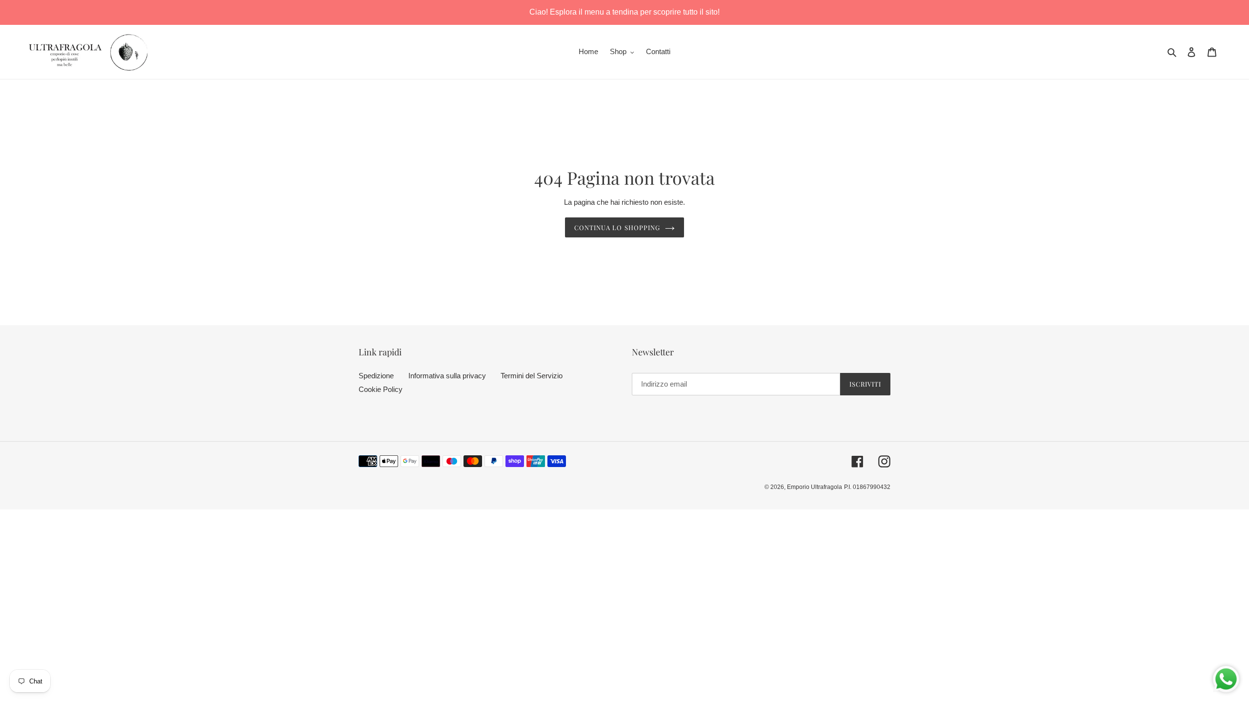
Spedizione (376, 375)
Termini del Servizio (532, 375)
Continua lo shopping (617, 227)
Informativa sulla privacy (447, 375)
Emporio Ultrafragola (814, 487)
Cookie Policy (381, 389)
